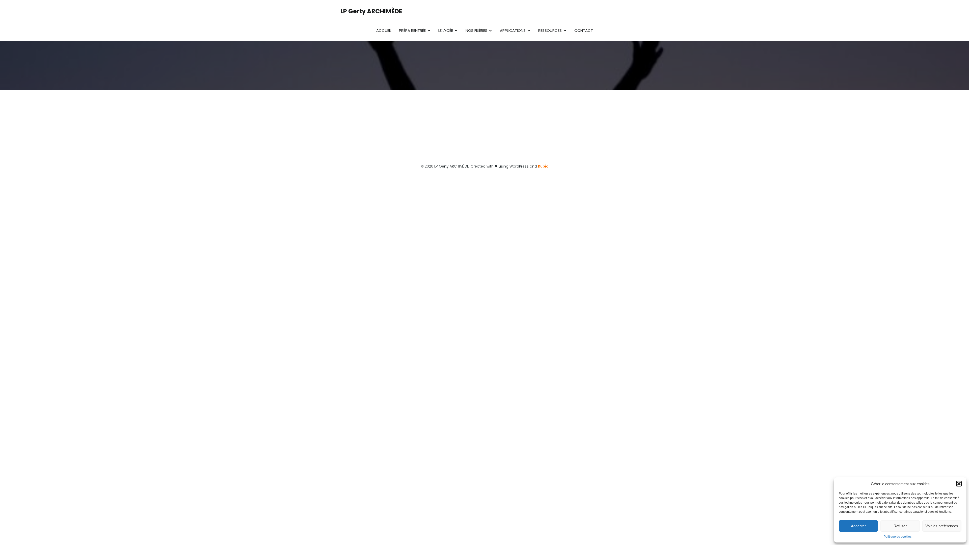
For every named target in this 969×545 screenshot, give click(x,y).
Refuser (900, 526)
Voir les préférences (941, 526)
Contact (583, 30)
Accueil (383, 30)
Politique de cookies (897, 536)
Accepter (858, 526)
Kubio (543, 166)
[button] (958, 483)
